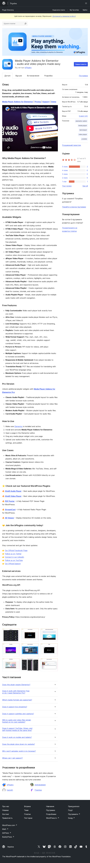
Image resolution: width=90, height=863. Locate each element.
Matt (5, 829)
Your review (67, 186)
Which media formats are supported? (17, 700)
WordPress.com (9, 825)
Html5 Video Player (13, 496)
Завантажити (80, 64)
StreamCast (10, 509)
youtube (84, 139)
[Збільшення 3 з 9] (55, 631)
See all (85, 186)
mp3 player (83, 130)
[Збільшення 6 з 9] (55, 646)
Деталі (7, 76)
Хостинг (5, 814)
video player (83, 134)
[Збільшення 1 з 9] (16, 631)
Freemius (38, 790)
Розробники (51, 814)
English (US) (83, 116)
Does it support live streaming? (14, 707)
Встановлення (33, 76)
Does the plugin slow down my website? (18, 744)
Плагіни (27, 814)
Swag (71, 818)
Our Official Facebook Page (16, 550)
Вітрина (27, 806)
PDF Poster (10, 501)
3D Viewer (9, 518)
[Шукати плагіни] (25, 23)
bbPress (6, 833)
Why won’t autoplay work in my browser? (19, 751)
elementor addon (81, 121)
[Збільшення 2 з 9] (36, 631)
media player (82, 125)
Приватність (7, 818)
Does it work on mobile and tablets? (17, 737)
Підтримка (83, 76)
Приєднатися (73, 806)
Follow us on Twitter (13, 554)
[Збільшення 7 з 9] (16, 661)
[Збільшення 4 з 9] (16, 646)
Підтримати (74, 814)
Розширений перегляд (71, 145)
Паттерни (28, 818)
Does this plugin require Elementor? (16, 685)
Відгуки (18, 76)
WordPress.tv (52, 818)
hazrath (10, 790)
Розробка (48, 76)
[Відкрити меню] (86, 3)
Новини (5, 810)
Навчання (50, 806)
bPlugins (28, 67)
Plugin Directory (8, 10)
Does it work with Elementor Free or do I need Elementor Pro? (15, 692)
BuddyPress (8, 837)
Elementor (18, 426)
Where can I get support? (12, 758)
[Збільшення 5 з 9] (36, 646)
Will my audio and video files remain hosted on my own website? (16, 721)
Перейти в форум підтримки (74, 207)
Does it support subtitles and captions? (18, 714)
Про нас (5, 806)
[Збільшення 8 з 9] (36, 661)
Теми (26, 810)
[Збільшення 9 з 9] (55, 661)
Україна (10, 847)
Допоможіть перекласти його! (64, 16)
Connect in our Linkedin (14, 557)
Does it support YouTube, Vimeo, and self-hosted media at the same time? (17, 729)
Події (70, 810)
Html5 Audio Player (13, 491)
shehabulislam (40, 785)
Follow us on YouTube (14, 560)
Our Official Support (13, 564)
